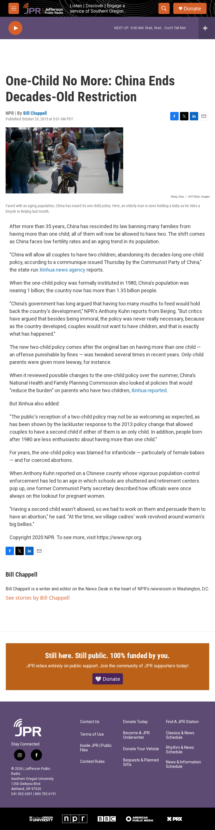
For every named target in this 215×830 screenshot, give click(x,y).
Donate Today (135, 722)
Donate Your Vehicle (141, 749)
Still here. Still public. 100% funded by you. (107, 655)
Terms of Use (92, 734)
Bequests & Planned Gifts (141, 762)
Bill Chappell (35, 113)
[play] (15, 28)
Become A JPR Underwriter (136, 735)
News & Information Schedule (183, 764)
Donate (192, 8)
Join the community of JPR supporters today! (144, 665)
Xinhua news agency (62, 270)
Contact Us (89, 722)
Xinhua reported (149, 390)
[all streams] (206, 28)
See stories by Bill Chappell (38, 597)
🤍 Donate (107, 678)
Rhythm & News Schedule (180, 749)
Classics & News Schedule (180, 735)
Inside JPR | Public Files (96, 748)
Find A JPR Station (182, 722)
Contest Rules (92, 761)
